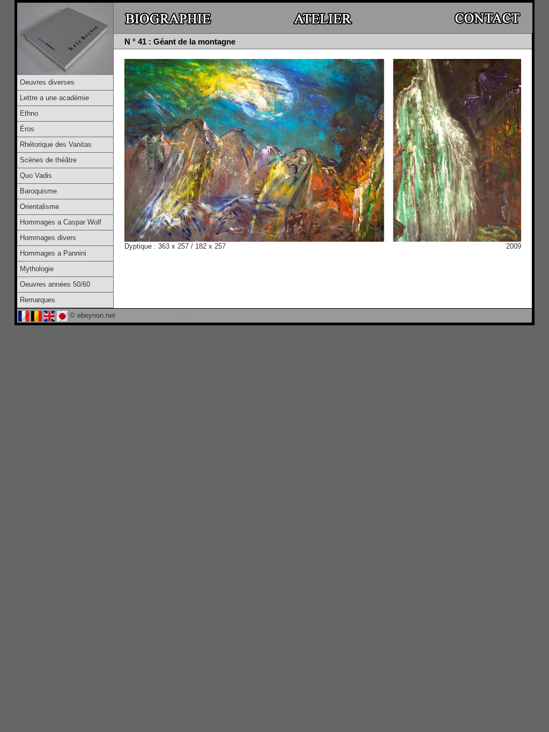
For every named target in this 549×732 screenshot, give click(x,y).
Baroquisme (38, 191)
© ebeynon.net (92, 315)
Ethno (29, 113)
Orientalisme (39, 207)
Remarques (37, 300)
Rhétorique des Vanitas (56, 144)
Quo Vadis (36, 175)
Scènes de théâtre (48, 160)
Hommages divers (48, 238)
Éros (27, 129)
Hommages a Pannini (53, 253)
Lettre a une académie (54, 98)
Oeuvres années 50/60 (55, 284)
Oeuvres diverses (47, 82)
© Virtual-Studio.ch (174, 315)
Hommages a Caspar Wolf (60, 222)
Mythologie (37, 269)
